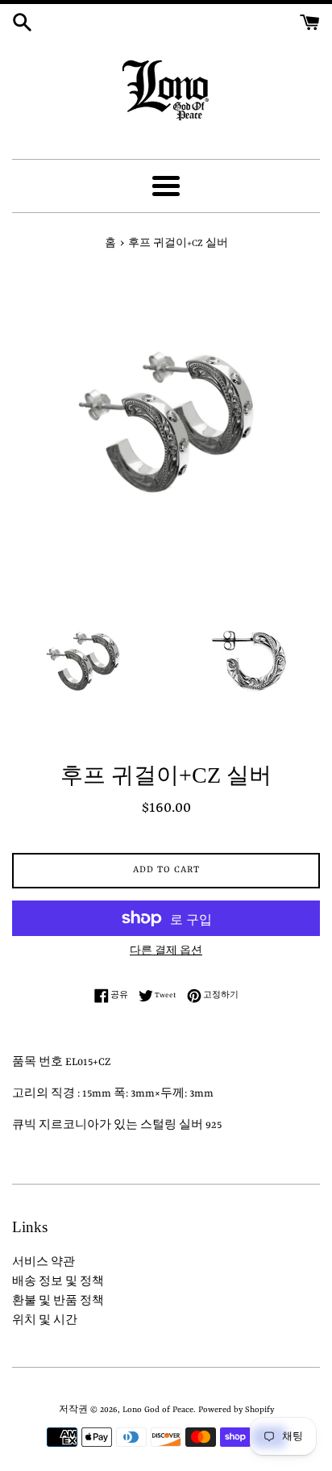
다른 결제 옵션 (166, 951)
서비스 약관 (43, 1262)
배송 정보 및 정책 (58, 1282)
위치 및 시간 (44, 1320)
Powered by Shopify (236, 1410)
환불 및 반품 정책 (58, 1301)
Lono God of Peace (157, 1410)
